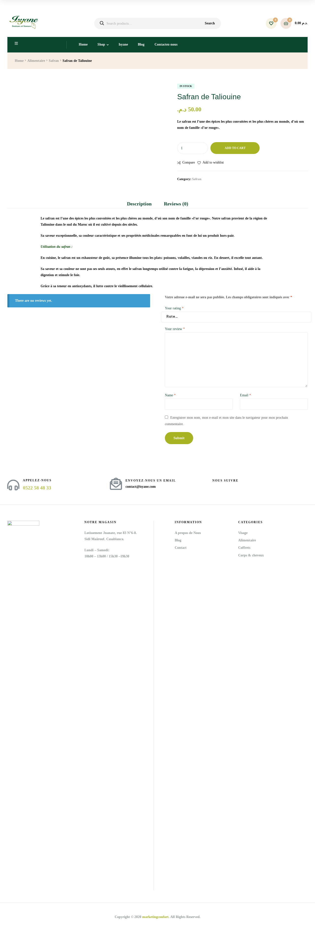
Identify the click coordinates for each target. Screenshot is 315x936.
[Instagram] (223, 486)
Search (210, 23)
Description (139, 203)
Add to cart (235, 148)
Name (170, 395)
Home (83, 44)
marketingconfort (155, 917)
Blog (141, 44)
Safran (54, 61)
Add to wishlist (213, 162)
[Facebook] (214, 486)
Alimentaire (36, 61)
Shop (101, 44)
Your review (175, 329)
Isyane (123, 44)
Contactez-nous (166, 44)
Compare (188, 162)
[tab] (142, 203)
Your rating (174, 308)
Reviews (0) (176, 203)
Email (245, 395)
